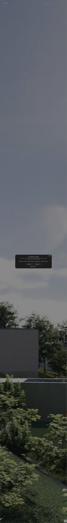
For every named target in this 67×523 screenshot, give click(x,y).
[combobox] (49, 255)
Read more (38, 259)
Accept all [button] (29, 264)
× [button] (50, 255)
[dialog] (33, 261)
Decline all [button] (37, 264)
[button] (33, 266)
